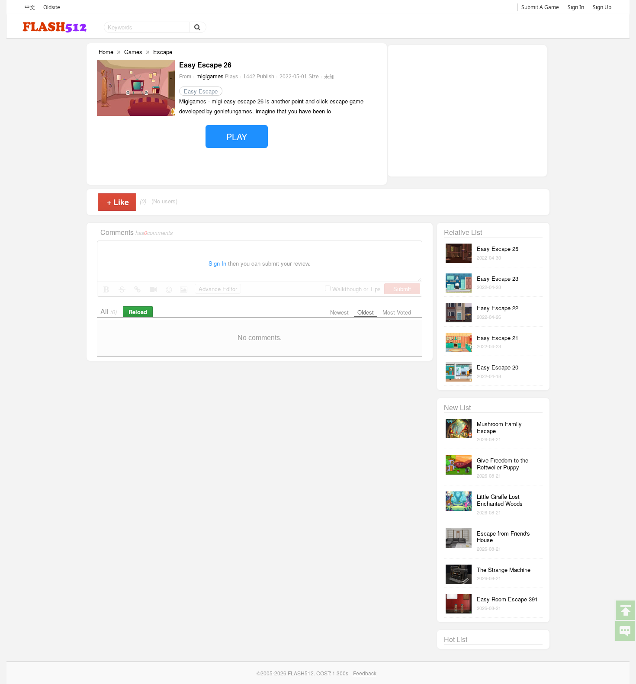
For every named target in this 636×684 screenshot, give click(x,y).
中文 (30, 7)
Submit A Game (540, 7)
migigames (210, 76)
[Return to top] (624, 609)
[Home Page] (55, 27)
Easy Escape (201, 91)
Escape (162, 52)
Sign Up (602, 7)
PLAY (236, 136)
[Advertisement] (467, 109)
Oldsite (51, 7)
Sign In (576, 7)
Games (133, 52)
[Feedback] (624, 630)
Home (106, 52)
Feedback (364, 673)
